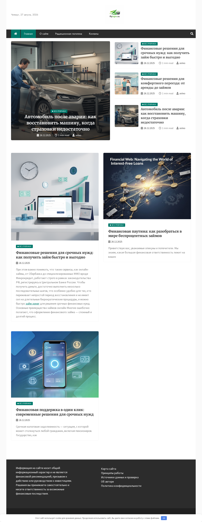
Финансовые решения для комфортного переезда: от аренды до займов (163, 83)
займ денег (32, 303)
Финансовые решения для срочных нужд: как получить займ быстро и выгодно (165, 52)
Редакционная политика (68, 34)
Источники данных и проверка (120, 477)
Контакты (93, 34)
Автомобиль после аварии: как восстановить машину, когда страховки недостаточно (60, 123)
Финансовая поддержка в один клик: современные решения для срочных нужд (55, 412)
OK (164, 518)
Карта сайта (108, 469)
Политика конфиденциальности (121, 486)
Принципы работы (112, 473)
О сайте (44, 34)
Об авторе (107, 481)
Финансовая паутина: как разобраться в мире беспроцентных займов (145, 233)
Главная (28, 34)
